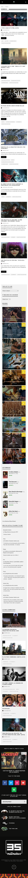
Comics (3, 196)
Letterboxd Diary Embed (10, 521)
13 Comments (5, 691)
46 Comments (12, 661)
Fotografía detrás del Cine (9, 689)
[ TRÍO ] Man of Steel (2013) (10, 28)
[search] (25, 802)
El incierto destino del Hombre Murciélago (17, 811)
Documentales (6, 713)
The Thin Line (13, 828)
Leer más (3, 77)
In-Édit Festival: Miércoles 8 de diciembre (17, 817)
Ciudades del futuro (15, 80)
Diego (4, 549)
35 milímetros (6, 30)
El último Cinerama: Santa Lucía (12, 540)
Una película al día (6, 237)
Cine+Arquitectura (6, 80)
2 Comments (8, 196)
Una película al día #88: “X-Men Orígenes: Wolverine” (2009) (11, 220)
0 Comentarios (5, 82)
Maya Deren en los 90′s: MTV (11, 532)
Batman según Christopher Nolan (12, 105)
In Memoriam (5, 661)
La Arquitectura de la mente (11, 573)
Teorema (12, 823)
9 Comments (14, 739)
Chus (4, 538)
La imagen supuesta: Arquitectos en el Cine (10, 630)
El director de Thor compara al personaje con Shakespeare (12, 184)
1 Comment (13, 237)
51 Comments (15, 635)
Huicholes (6, 708)
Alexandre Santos (7, 530)
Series (17, 689)
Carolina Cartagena (8, 187)
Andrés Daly (6, 69)
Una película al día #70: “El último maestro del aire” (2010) (13, 734)
